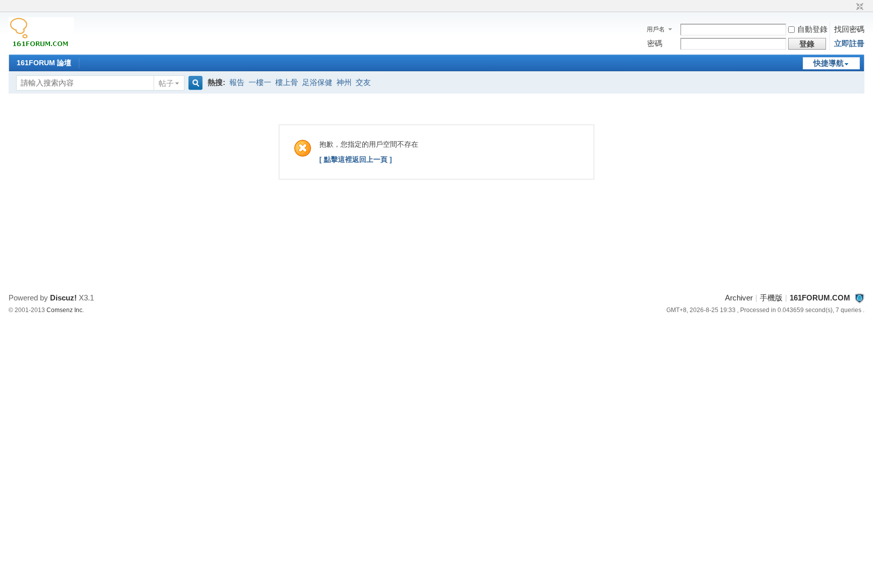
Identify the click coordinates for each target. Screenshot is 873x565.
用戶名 (656, 29)
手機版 (771, 297)
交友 (363, 82)
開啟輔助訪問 (850, 7)
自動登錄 (812, 29)
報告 (237, 82)
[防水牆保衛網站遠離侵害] (859, 297)
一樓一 (260, 82)
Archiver (739, 297)
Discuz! (63, 297)
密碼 (654, 43)
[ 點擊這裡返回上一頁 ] (355, 159)
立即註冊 (849, 43)
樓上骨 (286, 82)
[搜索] (194, 83)
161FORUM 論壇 (44, 63)
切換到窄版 (858, 7)
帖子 (166, 83)
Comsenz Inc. (65, 310)
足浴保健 (317, 82)
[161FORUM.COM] (41, 48)
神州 (344, 82)
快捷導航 (828, 63)
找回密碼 (849, 29)
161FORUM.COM (820, 297)
